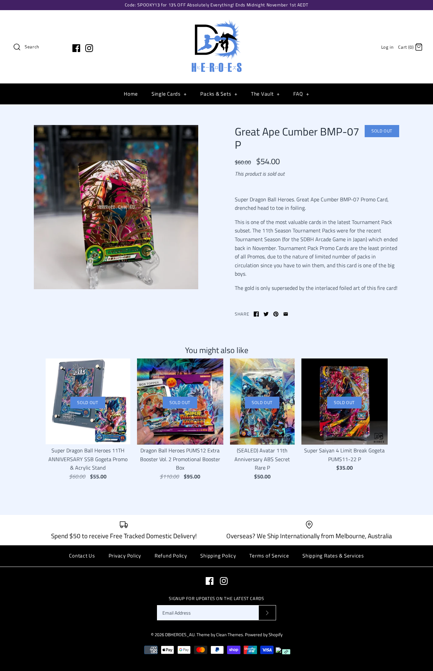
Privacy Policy (125, 556)
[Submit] (267, 612)
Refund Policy (171, 556)
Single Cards (169, 94)
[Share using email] (285, 314)
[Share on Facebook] (256, 314)
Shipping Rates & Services (333, 556)
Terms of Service (269, 556)
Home (131, 94)
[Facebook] (76, 48)
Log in (387, 47)
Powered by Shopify (263, 634)
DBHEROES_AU (180, 634)
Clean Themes (229, 634)
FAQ (301, 94)
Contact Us (82, 556)
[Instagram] (89, 48)
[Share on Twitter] (266, 314)
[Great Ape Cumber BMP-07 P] (116, 207)
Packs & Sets (218, 94)
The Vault (265, 94)
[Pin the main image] (275, 314)
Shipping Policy (218, 556)
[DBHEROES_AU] (216, 21)
